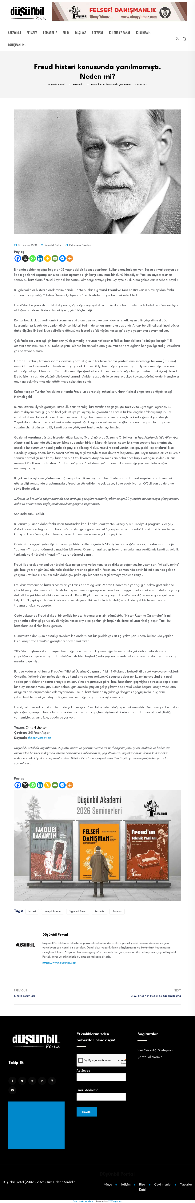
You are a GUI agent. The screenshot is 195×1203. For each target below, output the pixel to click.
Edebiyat (97, 33)
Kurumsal (142, 33)
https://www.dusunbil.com (59, 963)
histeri (32, 911)
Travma (117, 911)
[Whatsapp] (32, 258)
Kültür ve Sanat (119, 33)
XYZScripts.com (115, 1201)
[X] (25, 258)
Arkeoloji (14, 33)
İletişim (126, 1184)
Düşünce (80, 33)
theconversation (39, 738)
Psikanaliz (50, 33)
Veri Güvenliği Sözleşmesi (155, 1050)
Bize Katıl (142, 1187)
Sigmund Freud (77, 911)
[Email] (55, 258)
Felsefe (32, 33)
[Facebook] (17, 258)
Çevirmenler (163, 1184)
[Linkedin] (40, 258)
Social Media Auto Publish (84, 1201)
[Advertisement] (37, 1125)
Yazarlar (186, 1184)
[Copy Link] (47, 258)
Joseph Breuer (52, 911)
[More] (69, 258)
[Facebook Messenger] (62, 258)
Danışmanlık (16, 45)
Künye (108, 1184)
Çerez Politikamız (149, 1057)
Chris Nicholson (36, 727)
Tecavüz (99, 911)
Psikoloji (86, 245)
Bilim (66, 33)
